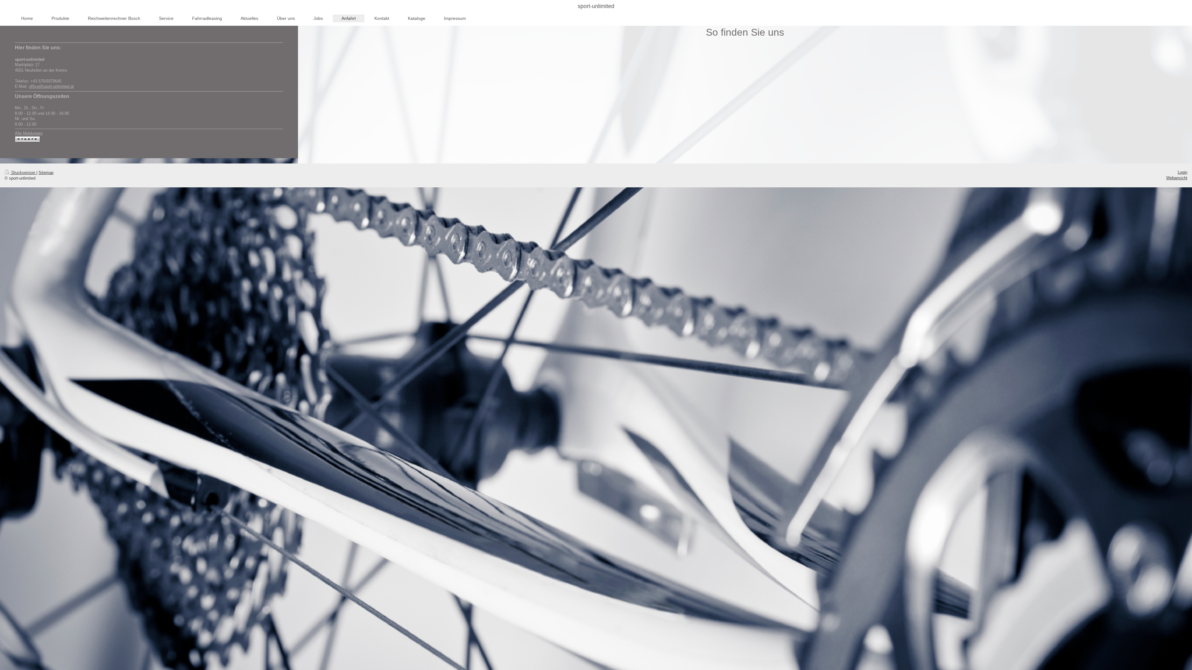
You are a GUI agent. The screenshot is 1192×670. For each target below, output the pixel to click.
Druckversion (23, 172)
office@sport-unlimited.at (51, 86)
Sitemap (45, 172)
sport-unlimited (596, 6)
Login (1182, 172)
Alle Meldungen (29, 133)
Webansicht (1176, 178)
